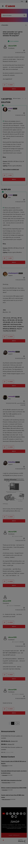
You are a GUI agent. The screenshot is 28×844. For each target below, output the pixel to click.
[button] (25, 2)
